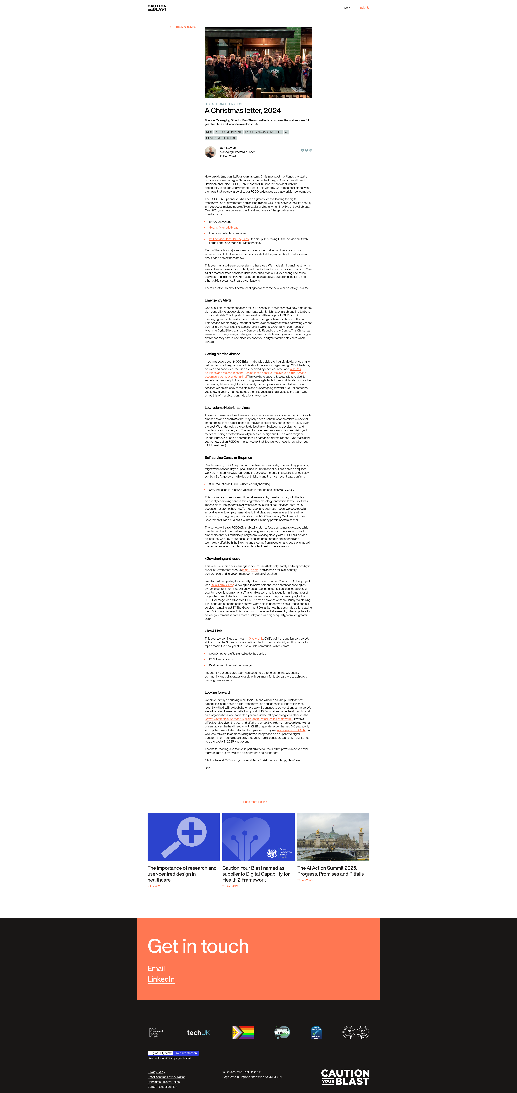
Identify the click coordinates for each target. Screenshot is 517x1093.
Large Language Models (263, 132)
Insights (364, 7)
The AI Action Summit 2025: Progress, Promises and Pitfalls (330, 871)
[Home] (157, 8)
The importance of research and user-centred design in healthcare (182, 874)
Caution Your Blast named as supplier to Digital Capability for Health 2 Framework (256, 874)
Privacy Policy (156, 1072)
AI (286, 132)
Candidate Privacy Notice (164, 1082)
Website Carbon (186, 1053)
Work (347, 7)
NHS (209, 132)
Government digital (221, 138)
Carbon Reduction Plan (162, 1086)
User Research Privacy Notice (166, 1077)
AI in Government (228, 132)
